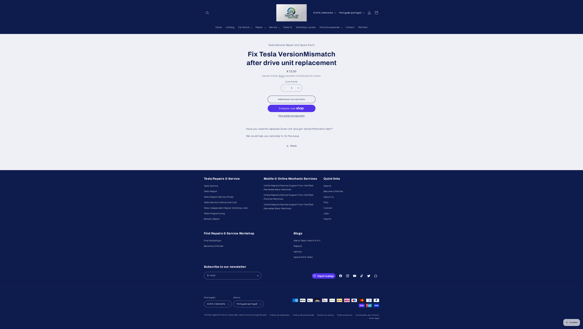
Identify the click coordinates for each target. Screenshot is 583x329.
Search (327, 186)
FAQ (326, 202)
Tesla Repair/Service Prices (219, 197)
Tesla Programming (214, 213)
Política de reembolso (280, 315)
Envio (281, 76)
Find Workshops (212, 241)
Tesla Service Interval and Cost (220, 202)
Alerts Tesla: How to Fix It (307, 241)
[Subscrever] (257, 275)
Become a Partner (333, 191)
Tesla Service (211, 186)
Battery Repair (212, 219)
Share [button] (293, 146)
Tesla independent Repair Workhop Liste (226, 208)
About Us (329, 197)
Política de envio (345, 315)
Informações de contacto (367, 315)
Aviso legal (374, 318)
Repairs (298, 246)
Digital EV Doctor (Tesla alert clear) (228, 315)
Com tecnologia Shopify (256, 315)
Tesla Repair (210, 191)
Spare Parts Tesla (303, 257)
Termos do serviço (325, 315)
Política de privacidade (303, 315)
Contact (328, 208)
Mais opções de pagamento (291, 116)
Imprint (327, 219)
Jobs (326, 213)
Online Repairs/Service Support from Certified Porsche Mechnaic (288, 197)
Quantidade (291, 82)
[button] (207, 12)
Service (298, 252)
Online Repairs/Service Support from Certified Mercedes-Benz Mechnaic (288, 188)
